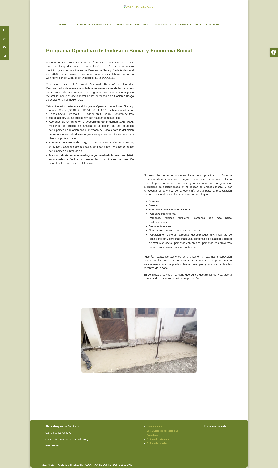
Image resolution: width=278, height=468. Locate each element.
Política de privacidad (158, 439)
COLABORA (181, 24)
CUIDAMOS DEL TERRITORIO (132, 24)
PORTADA (64, 24)
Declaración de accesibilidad (162, 430)
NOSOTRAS (161, 24)
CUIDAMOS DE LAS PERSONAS (91, 24)
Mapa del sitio (154, 426)
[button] (274, 52)
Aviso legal (153, 435)
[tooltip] (4, 30)
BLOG (198, 24)
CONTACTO (212, 24)
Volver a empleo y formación (214, 382)
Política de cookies (157, 443)
